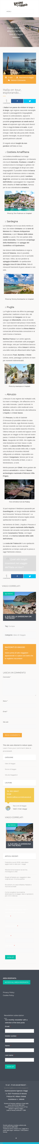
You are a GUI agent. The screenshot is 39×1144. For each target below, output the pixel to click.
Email (5, 711)
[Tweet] (30, 101)
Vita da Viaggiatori (11, 775)
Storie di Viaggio (10, 769)
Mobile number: (11, 926)
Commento (7, 677)
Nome (5, 701)
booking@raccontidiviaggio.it (19, 797)
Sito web (5, 722)
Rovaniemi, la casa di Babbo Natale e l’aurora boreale (18, 885)
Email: (8, 916)
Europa (12, 626)
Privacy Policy (8, 992)
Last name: (10, 946)
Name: (8, 936)
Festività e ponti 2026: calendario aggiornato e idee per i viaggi (16, 863)
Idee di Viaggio (19, 635)
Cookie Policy (8, 995)
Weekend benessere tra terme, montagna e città (16, 870)
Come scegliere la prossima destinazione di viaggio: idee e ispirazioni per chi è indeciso (19, 894)
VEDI (19, 603)
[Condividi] (17, 101)
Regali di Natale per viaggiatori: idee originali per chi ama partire (18, 878)
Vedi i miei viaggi (20, 809)
